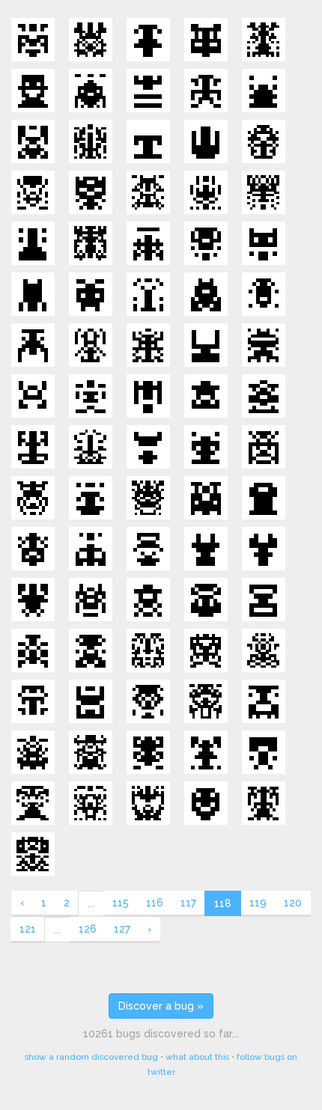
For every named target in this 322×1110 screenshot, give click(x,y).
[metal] (148, 803)
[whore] (206, 752)
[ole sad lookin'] (206, 90)
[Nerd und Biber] (206, 39)
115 (120, 903)
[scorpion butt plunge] (90, 803)
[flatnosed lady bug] (263, 294)
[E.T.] (90, 599)
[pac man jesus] (206, 599)
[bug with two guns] (263, 90)
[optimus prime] (33, 39)
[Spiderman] (148, 752)
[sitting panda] (90, 548)
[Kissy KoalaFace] (148, 447)
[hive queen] (206, 192)
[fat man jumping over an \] (206, 396)
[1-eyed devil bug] (206, 294)
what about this (197, 1057)
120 (293, 903)
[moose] (263, 548)
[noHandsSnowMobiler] (90, 345)
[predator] (148, 701)
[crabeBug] (90, 243)
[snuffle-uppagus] (148, 345)
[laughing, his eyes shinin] (33, 90)
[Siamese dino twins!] (148, 650)
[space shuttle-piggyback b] (263, 396)
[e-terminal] (263, 497)
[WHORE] (33, 599)
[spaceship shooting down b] (148, 396)
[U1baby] (206, 345)
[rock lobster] (33, 447)
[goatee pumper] (206, 447)
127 (122, 929)
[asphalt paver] (206, 497)
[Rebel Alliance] (206, 141)
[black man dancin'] (263, 752)
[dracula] (33, 803)
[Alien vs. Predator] (263, 39)
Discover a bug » (161, 1006)
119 (258, 903)
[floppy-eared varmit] (90, 294)
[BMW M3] (90, 39)
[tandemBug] (90, 701)
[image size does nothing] (33, 192)
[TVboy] (263, 447)
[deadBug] (206, 243)
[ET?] (90, 650)
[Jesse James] (90, 752)
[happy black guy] (206, 803)
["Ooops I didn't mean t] (33, 701)
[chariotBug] (148, 243)
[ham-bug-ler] (263, 345)
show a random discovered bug (91, 1057)
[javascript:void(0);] (90, 141)
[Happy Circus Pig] (33, 497)
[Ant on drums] (33, 752)
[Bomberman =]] (148, 497)
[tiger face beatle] (148, 192)
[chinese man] (263, 803)
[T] (148, 141)
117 (188, 903)
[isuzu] (206, 650)
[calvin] (148, 294)
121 (27, 929)
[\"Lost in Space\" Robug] (33, 141)
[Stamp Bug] (263, 599)
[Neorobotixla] (90, 396)
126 (88, 929)
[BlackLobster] (263, 192)
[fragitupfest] (90, 192)
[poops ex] (33, 854)
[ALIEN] (148, 599)
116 (154, 903)
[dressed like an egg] (148, 39)
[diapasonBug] (33, 243)
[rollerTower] (33, 294)
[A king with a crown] (90, 497)
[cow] (206, 548)
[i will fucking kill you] (33, 650)
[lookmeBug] (263, 243)
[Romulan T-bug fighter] (33, 345)
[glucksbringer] (90, 90)
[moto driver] (33, 548)
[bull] (148, 90)
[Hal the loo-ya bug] (33, 396)
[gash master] (90, 447)
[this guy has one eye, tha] (263, 650)
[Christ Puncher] (148, 548)
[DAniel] (263, 141)
